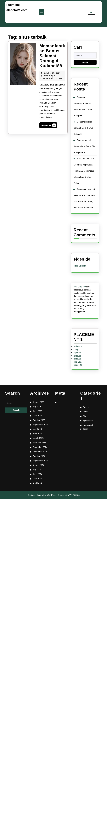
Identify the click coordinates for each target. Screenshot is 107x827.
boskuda (77, 362)
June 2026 (37, 411)
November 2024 (40, 451)
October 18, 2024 (52, 73)
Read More (48, 126)
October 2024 (39, 456)
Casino (86, 407)
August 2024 (38, 465)
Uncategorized (89, 425)
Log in (60, 402)
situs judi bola (80, 266)
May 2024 (37, 478)
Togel (85, 429)
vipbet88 (77, 352)
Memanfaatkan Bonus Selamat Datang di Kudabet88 (52, 56)
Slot (84, 416)
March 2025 (38, 438)
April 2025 (37, 433)
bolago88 (78, 365)
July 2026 (37, 406)
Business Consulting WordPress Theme (46, 495)
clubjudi (77, 349)
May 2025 (37, 429)
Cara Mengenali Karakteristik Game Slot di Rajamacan (84, 146)
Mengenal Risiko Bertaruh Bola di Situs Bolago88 (83, 128)
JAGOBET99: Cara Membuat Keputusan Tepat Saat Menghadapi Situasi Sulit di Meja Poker (84, 170)
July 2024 (37, 469)
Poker (85, 411)
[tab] (41, 12)
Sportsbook (88, 420)
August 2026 (38, 402)
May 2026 (37, 415)
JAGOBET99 (80, 287)
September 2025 (40, 424)
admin (47, 76)
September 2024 (40, 460)
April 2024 (37, 483)
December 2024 (40, 447)
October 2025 (39, 420)
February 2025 (39, 442)
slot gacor (78, 346)
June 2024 (37, 474)
